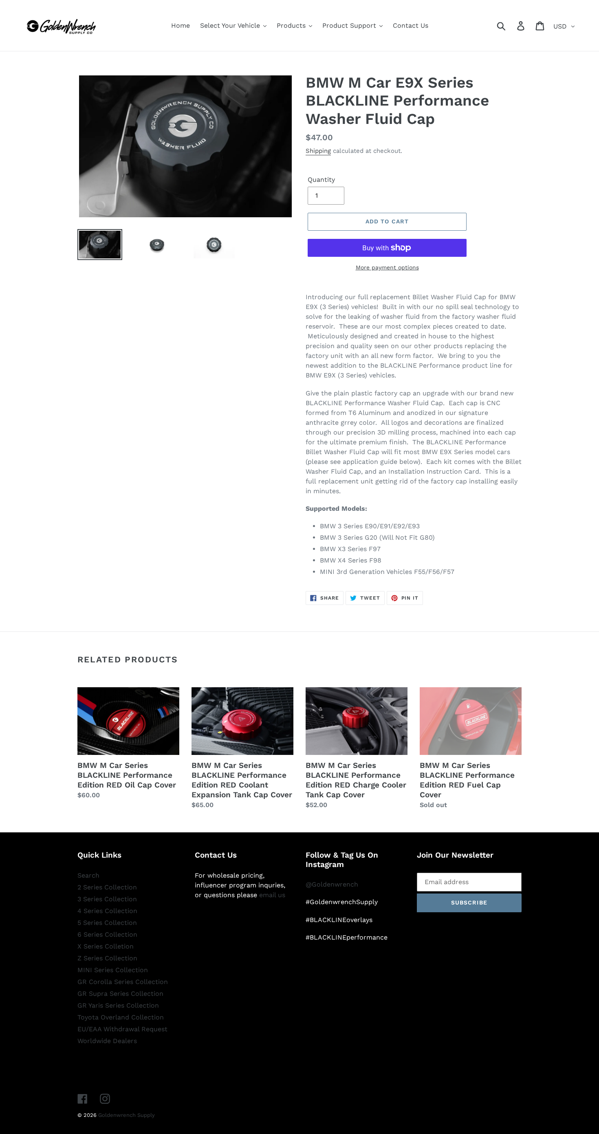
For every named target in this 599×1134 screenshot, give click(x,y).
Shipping (318, 150)
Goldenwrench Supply (126, 1115)
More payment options (387, 267)
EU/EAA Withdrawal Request (122, 1029)
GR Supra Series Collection (120, 993)
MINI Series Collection (112, 970)
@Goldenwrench (332, 884)
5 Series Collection (107, 923)
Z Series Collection (107, 958)
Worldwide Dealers (107, 1041)
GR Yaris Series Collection (118, 1005)
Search (88, 875)
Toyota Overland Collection (120, 1017)
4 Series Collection (107, 911)
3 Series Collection (107, 899)
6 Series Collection (107, 934)
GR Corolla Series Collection (122, 982)
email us (272, 895)
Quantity (321, 179)
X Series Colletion (105, 946)
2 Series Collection (107, 887)
